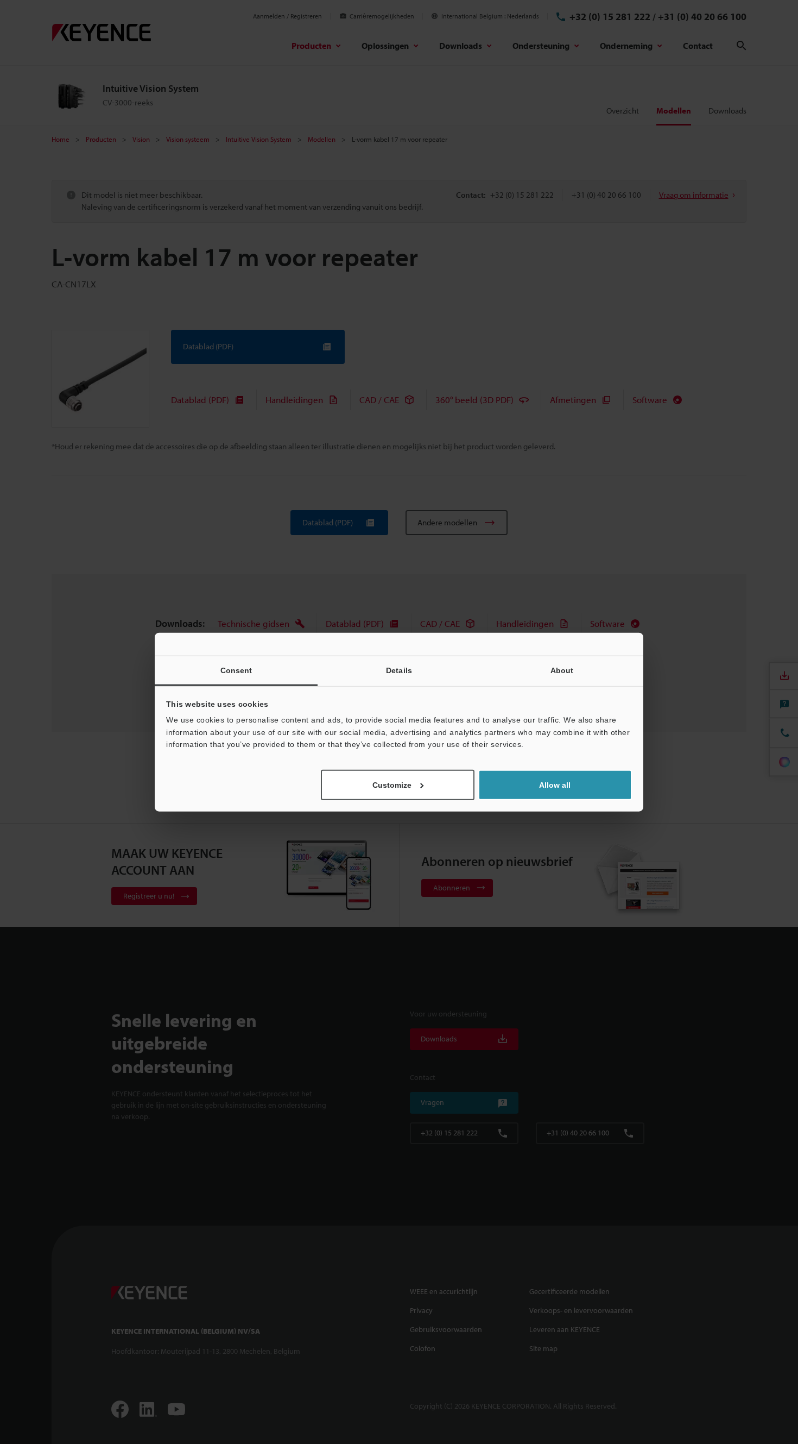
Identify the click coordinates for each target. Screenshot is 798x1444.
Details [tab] (399, 670)
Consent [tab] (236, 670)
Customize (391, 784)
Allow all (555, 784)
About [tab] (562, 670)
